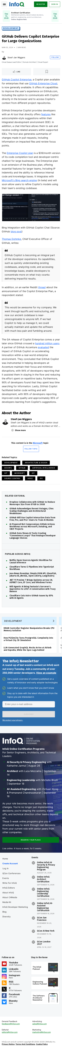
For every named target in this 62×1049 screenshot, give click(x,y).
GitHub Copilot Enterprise (16, 79)
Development (10, 28)
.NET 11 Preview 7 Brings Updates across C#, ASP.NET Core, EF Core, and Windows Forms (31, 581)
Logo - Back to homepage (16, 4)
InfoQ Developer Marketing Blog (15, 909)
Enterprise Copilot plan (20, 153)
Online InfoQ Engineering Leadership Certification (43, 892)
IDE (41, 478)
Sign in (54, 4)
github (22, 468)
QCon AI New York (45, 931)
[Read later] (46, 71)
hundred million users (47, 343)
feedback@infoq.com (11, 1024)
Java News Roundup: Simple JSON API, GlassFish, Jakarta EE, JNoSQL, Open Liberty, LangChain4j (32, 574)
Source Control (12, 478)
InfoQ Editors (8, 888)
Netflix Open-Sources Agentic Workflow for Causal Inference (30, 561)
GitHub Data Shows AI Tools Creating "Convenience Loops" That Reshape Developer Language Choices (32, 535)
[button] (28, 714)
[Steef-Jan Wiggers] (4, 57)
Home (5, 858)
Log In (6, 868)
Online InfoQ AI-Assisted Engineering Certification (45, 907)
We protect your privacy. (12, 720)
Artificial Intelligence (43, 468)
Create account (10, 863)
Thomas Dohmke (11, 238)
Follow (55, 57)
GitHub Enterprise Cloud (43, 83)
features (46, 114)
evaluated (43, 347)
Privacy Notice (8, 1044)
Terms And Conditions (25, 1044)
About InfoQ (8, 892)
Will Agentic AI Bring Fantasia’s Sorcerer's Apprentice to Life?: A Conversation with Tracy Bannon (32, 589)
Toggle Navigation (4, 4)
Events (5, 878)
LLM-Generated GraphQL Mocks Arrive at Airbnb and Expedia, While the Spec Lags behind (27, 648)
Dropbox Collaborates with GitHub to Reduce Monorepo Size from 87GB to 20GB (32, 503)
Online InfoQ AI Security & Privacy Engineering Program (46, 866)
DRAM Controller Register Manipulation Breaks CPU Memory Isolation (29, 629)
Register (40, 4)
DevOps (8, 468)
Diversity (6, 916)
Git (5, 473)
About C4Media (9, 897)
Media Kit (6, 902)
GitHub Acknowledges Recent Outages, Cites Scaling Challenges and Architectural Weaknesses (31, 511)
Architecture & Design (36, 463)
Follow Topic (31, 449)
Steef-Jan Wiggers (16, 57)
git (33, 473)
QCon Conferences (11, 873)
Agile (30, 478)
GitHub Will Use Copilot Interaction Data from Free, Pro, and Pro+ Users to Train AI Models (32, 518)
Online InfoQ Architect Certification (43, 879)
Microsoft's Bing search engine (19, 180)
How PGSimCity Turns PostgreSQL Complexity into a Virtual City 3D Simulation (28, 639)
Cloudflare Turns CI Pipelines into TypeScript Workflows (31, 568)
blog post (16, 231)
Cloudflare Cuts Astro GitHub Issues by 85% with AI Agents (31, 596)
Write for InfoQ (9, 883)
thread (42, 287)
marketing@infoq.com (41, 1032)
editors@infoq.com (9, 1032)
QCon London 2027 (43, 943)
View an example (46, 672)
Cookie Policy (42, 1044)
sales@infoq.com (39, 1024)
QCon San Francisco (41, 919)
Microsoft (38, 443)
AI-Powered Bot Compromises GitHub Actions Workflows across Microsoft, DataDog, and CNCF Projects (32, 526)
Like (18, 72)
